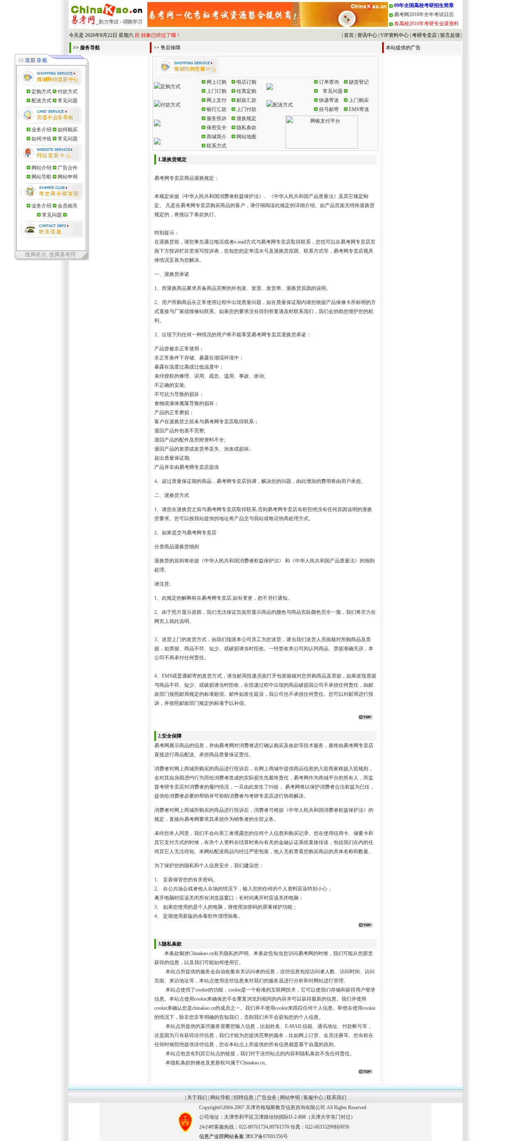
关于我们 (197, 1097)
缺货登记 (359, 82)
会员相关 (68, 206)
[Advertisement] (422, 179)
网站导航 (42, 177)
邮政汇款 (246, 100)
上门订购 (217, 91)
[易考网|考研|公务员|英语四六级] (267, 25)
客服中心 (313, 1097)
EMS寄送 (359, 109)
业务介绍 (41, 130)
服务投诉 (217, 118)
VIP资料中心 (394, 35)
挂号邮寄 (329, 109)
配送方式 (41, 101)
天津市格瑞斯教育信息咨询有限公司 (285, 1107)
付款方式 (68, 91)
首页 (349, 35)
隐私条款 (246, 127)
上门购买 (359, 100)
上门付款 (246, 109)
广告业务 (267, 1097)
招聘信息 (243, 1097)
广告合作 (68, 168)
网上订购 (217, 82)
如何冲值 (41, 139)
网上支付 (217, 100)
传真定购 (246, 91)
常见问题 (68, 101)
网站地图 (246, 137)
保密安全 (217, 127)
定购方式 (41, 91)
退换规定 (246, 118)
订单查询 (329, 82)
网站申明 (68, 177)
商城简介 (217, 137)
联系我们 (336, 1097)
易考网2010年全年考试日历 (424, 14)
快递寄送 (329, 100)
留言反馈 (450, 35)
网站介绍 (42, 168)
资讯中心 (367, 35)
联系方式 (217, 146)
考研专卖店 (424, 35)
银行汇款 (217, 109)
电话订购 (246, 82)
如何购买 (68, 130)
